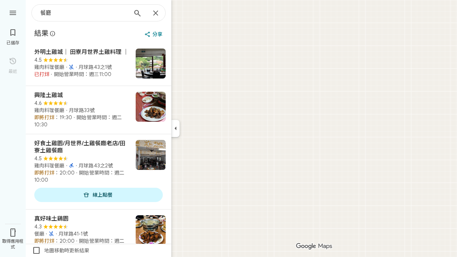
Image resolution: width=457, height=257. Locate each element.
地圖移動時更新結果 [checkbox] (60, 250)
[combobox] (83, 13)
